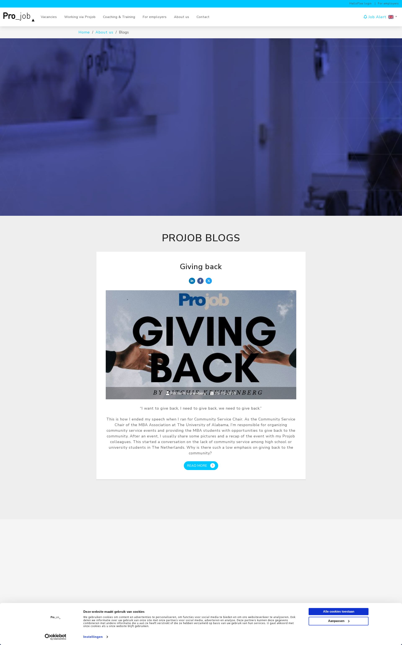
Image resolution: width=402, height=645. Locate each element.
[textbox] (392, 17)
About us (104, 32)
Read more (197, 465)
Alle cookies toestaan (338, 611)
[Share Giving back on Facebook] (200, 281)
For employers (388, 3)
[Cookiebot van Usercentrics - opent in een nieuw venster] (55, 637)
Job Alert (376, 17)
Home (84, 32)
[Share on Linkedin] (192, 281)
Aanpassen (336, 620)
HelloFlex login (360, 3)
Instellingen (93, 637)
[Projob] (20, 17)
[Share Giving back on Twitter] (209, 281)
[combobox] (392, 17)
